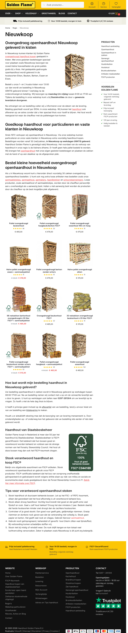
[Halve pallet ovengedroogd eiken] (79, 253)
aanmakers (41, 180)
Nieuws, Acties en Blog (15, 614)
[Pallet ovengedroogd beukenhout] (18, 206)
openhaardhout (28, 151)
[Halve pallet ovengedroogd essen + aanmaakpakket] (18, 253)
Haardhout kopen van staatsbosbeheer (14, 585)
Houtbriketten (106, 64)
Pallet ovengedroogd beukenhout (18, 224)
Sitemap (26, 631)
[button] (115, 13)
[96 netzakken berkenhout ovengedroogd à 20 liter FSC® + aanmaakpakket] (18, 299)
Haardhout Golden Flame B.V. (31, 628)
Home (7, 28)
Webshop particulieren (15, 607)
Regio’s (8, 603)
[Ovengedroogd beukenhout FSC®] (49, 299)
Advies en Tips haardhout (46, 602)
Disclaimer (36, 631)
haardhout (77, 109)
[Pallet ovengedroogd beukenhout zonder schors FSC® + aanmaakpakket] (18, 345)
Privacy (46, 631)
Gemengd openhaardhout (77, 590)
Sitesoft (17, 631)
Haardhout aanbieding (110, 46)
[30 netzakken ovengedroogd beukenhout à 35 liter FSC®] (79, 299)
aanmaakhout (28, 180)
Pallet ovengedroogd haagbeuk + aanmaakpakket (49, 363)
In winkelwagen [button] (18, 237)
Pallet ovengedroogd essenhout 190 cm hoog (79, 224)
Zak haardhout (72, 586)
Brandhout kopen (73, 580)
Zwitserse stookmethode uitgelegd (16, 597)
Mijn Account (41, 590)
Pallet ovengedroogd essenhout (79, 363)
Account (92, 7)
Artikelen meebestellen (110, 74)
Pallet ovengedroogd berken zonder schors (49, 270)
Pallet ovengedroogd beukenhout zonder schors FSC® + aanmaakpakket (18, 364)
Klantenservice (42, 573)
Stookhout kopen (73, 583)
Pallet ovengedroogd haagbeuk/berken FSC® (49, 224)
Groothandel (10, 610)
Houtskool (105, 67)
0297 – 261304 (105, 573)
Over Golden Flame (13, 576)
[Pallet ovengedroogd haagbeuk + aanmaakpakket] (49, 345)
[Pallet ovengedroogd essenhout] (79, 345)
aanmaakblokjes (12, 180)
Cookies (54, 631)
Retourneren (41, 585)
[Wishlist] (28, 197)
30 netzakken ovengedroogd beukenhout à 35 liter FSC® (80, 317)
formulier (103, 593)
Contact (8, 618)
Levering (39, 581)
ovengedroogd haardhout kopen (20, 56)
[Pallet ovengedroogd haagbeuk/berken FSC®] (49, 206)
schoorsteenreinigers (73, 180)
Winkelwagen (41, 598)
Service (103, 7)
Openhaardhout (107, 49)
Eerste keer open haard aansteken (15, 591)
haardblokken (53, 180)
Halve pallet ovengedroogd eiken (80, 270)
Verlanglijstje (41, 594)
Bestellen (39, 577)
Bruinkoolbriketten (108, 71)
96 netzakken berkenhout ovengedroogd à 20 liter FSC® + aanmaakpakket (18, 318)
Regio (15, 28)
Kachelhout (71, 576)
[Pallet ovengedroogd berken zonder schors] (49, 253)
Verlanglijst (116, 7)
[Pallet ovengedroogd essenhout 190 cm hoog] (79, 206)
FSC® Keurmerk (12, 580)
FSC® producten (108, 77)
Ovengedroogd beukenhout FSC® (49, 317)
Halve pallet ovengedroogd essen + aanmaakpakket (18, 270)
